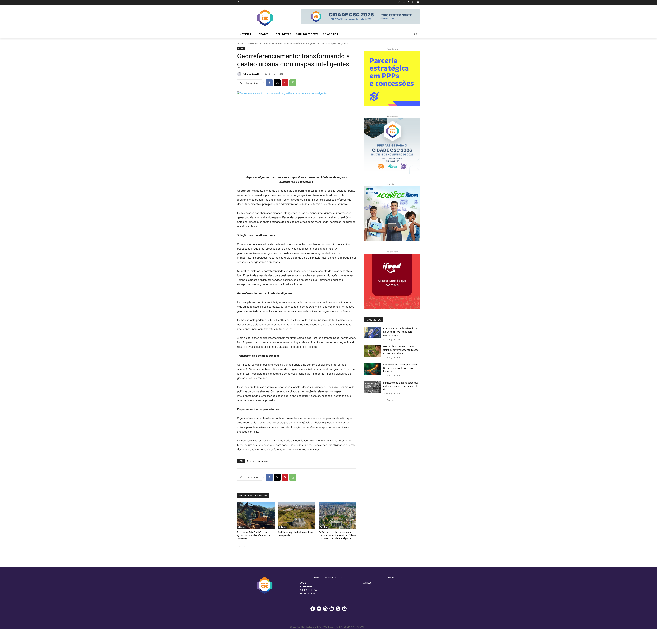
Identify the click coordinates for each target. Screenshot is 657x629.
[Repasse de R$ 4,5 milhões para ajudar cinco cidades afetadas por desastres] (256, 515)
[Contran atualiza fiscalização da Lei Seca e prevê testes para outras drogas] (372, 332)
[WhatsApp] (292, 82)
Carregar (391, 400)
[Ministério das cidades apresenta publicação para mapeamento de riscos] (372, 387)
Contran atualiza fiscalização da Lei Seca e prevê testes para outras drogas (400, 331)
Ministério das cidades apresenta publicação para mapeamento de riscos (400, 386)
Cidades (264, 43)
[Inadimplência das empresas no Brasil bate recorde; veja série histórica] (372, 369)
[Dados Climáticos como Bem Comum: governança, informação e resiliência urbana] (372, 351)
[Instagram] (408, 2)
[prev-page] (239, 547)
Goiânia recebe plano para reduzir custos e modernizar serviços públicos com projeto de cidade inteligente (337, 535)
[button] (416, 34)
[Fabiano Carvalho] (239, 74)
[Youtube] (418, 2)
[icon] (238, 1)
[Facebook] (399, 2)
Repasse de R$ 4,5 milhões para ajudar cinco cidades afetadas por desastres (253, 535)
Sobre (303, 583)
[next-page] (245, 547)
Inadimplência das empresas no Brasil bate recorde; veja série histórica (400, 368)
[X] (277, 82)
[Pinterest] (285, 82)
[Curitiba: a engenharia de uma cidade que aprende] (296, 515)
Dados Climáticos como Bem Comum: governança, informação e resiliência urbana (401, 350)
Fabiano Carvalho (252, 74)
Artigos (367, 583)
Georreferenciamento (257, 461)
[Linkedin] (413, 2)
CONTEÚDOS (251, 43)
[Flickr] (404, 2)
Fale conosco (307, 593)
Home (240, 43)
